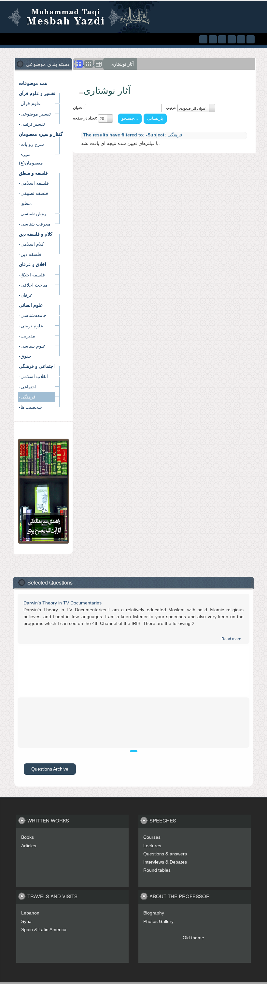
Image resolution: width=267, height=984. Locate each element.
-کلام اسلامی (31, 244)
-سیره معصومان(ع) (31, 158)
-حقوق (25, 356)
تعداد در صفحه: (85, 118)
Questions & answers (165, 853)
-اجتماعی (27, 386)
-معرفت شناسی (34, 223)
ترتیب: (171, 107)
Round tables (157, 870)
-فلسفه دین (30, 254)
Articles (28, 845)
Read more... (232, 639)
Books (27, 837)
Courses (152, 837)
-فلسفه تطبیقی (33, 193)
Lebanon (30, 912)
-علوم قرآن (30, 103)
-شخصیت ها (30, 407)
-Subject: (156, 134)
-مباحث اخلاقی (33, 285)
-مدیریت (27, 335)
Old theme (193, 937)
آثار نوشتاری (122, 64)
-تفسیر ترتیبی (32, 124)
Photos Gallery (158, 921)
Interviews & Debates (165, 862)
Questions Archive (49, 769)
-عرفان (26, 295)
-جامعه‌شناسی (33, 315)
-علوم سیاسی (32, 346)
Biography (153, 912)
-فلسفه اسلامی (34, 183)
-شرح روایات (31, 144)
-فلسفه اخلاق (32, 274)
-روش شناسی (32, 213)
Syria (26, 921)
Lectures (152, 845)
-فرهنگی (27, 396)
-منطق (25, 203)
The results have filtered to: (114, 134)
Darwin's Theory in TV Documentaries (62, 602)
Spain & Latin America (43, 929)
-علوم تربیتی (31, 325)
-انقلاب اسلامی (33, 376)
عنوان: (78, 107)
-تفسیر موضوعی (35, 114)
